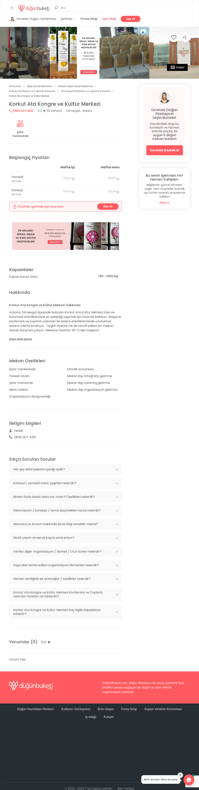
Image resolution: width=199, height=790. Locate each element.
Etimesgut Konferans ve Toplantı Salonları (85, 91)
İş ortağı (90, 717)
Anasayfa (15, 86)
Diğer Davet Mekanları (39, 86)
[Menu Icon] (12, 8)
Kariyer (109, 717)
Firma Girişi (88, 19)
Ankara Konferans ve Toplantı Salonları (32, 91)
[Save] (173, 37)
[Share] (184, 37)
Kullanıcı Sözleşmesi (75, 709)
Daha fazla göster (20, 339)
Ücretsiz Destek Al (164, 150)
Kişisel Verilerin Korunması (163, 709)
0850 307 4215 (22, 111)
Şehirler (67, 19)
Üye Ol (130, 19)
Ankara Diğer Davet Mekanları (75, 86)
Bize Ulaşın (106, 709)
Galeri (180, 67)
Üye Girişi (109, 19)
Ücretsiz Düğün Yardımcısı (36, 19)
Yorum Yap (17, 659)
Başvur (164, 202)
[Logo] (33, 8)
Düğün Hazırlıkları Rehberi (35, 709)
